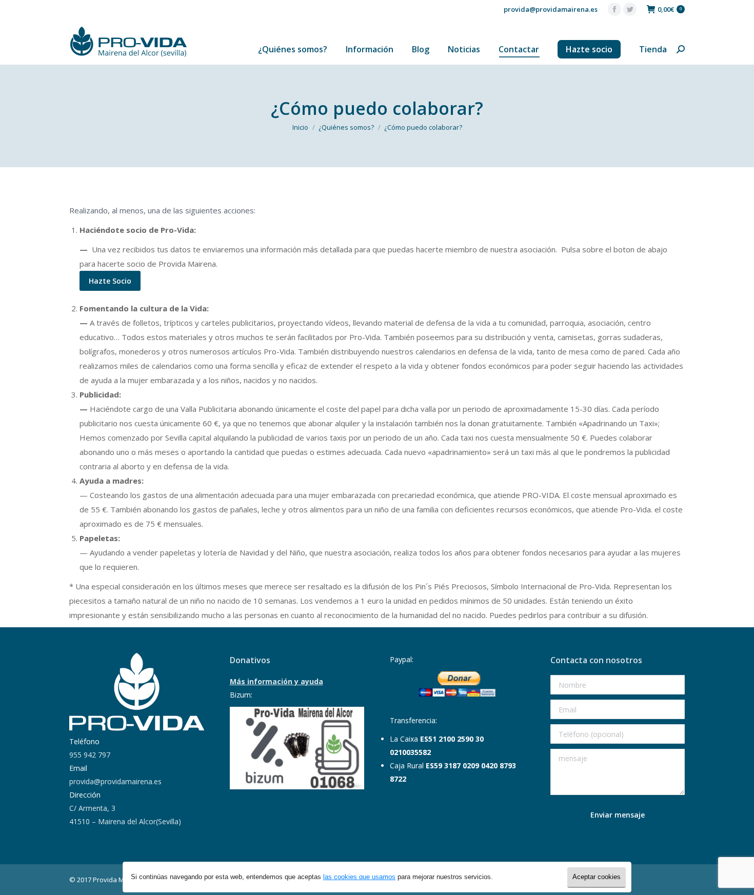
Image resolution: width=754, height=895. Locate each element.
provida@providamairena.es (551, 9)
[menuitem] (292, 49)
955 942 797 (89, 755)
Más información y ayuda (276, 681)
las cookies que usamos (359, 877)
